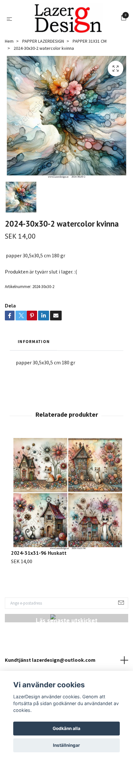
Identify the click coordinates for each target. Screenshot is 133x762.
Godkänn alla (66, 728)
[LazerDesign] (68, 19)
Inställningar (66, 745)
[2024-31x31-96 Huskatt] (66, 492)
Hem (9, 41)
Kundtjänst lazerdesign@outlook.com (50, 660)
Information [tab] (34, 341)
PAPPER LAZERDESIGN (43, 41)
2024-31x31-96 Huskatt (38, 553)
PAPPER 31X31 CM (90, 41)
